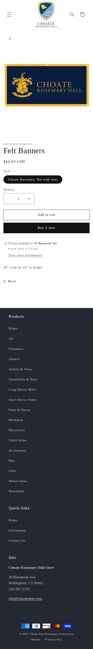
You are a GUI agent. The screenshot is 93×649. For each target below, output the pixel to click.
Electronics (17, 430)
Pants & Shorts (19, 410)
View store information (25, 255)
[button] (9, 15)
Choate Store (37, 634)
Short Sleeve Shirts (23, 399)
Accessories (17, 450)
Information (17, 530)
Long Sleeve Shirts (22, 389)
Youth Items (18, 440)
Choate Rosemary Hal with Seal (33, 179)
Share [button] (12, 281)
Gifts (12, 471)
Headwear (16, 420)
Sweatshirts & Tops (23, 379)
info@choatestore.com (25, 598)
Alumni (14, 359)
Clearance (16, 349)
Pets (12, 460)
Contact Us (17, 540)
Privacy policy (53, 639)
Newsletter (16, 491)
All (11, 338)
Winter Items (18, 481)
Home (13, 328)
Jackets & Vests (20, 369)
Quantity (9, 189)
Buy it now (46, 228)
